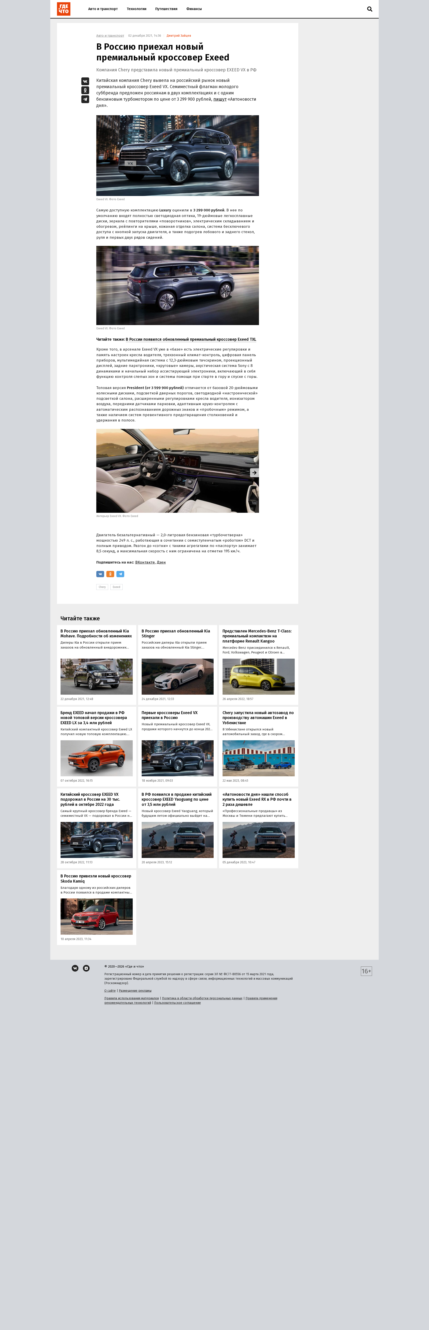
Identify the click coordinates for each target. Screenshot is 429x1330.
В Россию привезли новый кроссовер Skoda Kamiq (96, 879)
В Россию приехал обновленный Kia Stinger (176, 634)
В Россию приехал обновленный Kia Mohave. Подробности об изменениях (96, 634)
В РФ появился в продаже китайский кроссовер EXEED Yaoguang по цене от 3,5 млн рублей (177, 799)
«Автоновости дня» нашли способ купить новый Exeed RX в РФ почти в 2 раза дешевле (257, 799)
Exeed (116, 587)
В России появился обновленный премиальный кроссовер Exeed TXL (191, 339)
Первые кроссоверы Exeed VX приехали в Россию (170, 715)
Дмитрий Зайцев (179, 36)
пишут (220, 99)
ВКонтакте (145, 562)
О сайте (110, 991)
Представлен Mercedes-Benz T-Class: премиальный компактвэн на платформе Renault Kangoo (257, 636)
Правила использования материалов (131, 998)
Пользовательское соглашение (177, 1003)
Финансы (194, 9)
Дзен (161, 562)
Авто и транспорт (103, 9)
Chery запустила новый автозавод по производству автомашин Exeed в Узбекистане (258, 717)
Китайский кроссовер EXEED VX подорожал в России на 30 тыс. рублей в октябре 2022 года (90, 799)
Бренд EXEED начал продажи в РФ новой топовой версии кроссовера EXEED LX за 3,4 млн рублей (94, 717)
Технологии (136, 9)
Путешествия (166, 9)
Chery (102, 587)
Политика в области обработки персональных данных (202, 998)
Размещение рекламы (135, 991)
